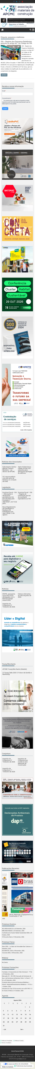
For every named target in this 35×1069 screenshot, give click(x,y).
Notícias (5, 589)
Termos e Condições (6, 1042)
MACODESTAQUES (7, 931)
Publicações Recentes (10, 868)
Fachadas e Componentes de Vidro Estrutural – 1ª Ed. (17, 972)
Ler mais (4, 75)
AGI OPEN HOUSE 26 (8, 928)
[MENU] (33, 29)
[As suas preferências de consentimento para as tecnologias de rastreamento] (23, 1066)
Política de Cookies (19, 1040)
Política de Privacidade (7, 1040)
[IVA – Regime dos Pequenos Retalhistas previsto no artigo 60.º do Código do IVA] (11, 46)
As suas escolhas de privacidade (17, 1064)
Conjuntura (6, 754)
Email (4, 91)
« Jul (4, 1029)
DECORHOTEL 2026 (7, 950)
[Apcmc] (2, 29)
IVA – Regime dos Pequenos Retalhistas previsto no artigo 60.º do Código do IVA (16, 42)
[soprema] (17, 25)
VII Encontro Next (7, 937)
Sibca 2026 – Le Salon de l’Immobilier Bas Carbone (16, 946)
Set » (22, 1029)
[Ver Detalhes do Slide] (17, 20)
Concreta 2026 (6, 953)
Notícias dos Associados (12, 462)
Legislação (6, 487)
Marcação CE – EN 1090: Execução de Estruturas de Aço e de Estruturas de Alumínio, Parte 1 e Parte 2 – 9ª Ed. (17, 978)
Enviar (5, 108)
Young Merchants (9, 664)
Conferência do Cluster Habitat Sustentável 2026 (15, 933)
